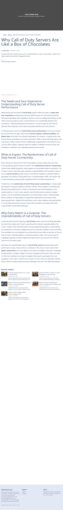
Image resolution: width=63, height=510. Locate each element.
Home (4, 35)
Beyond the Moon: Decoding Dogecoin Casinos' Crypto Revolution (19, 283)
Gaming (10, 35)
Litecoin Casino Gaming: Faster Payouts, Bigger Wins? (17, 293)
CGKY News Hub (31, 14)
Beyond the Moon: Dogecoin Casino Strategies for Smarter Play (49, 273)
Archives (24, 493)
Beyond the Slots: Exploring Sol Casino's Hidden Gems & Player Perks (50, 283)
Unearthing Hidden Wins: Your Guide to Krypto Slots (19, 273)
